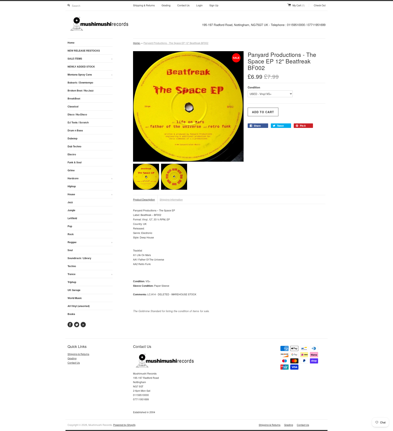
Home (71, 42)
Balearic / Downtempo (80, 82)
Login (199, 5)
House (90, 194)
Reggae (90, 242)
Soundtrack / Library (79, 258)
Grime (71, 170)
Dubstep (72, 138)
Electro (72, 154)
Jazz (70, 202)
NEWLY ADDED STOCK (81, 66)
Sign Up (213, 5)
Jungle (71, 210)
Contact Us (183, 5)
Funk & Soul (74, 162)
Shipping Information (171, 199)
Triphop (72, 282)
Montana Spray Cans (90, 74)
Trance (90, 274)
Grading (166, 5)
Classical (73, 106)
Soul (70, 250)
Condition (254, 87)
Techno (72, 266)
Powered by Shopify (124, 424)
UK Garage (74, 290)
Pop (70, 226)
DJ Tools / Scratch (78, 122)
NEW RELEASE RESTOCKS (84, 50)
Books (71, 314)
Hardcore (90, 178)
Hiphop (72, 186)
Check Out (319, 5)
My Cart (298, 5)
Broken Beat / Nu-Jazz (81, 90)
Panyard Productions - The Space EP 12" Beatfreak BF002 (175, 43)
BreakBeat (74, 98)
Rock (71, 234)
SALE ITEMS (90, 58)
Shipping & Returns (144, 5)
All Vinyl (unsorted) (79, 306)
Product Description (144, 199)
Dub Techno (74, 146)
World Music (75, 298)
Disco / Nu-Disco (77, 114)
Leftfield (72, 218)
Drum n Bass (75, 130)
